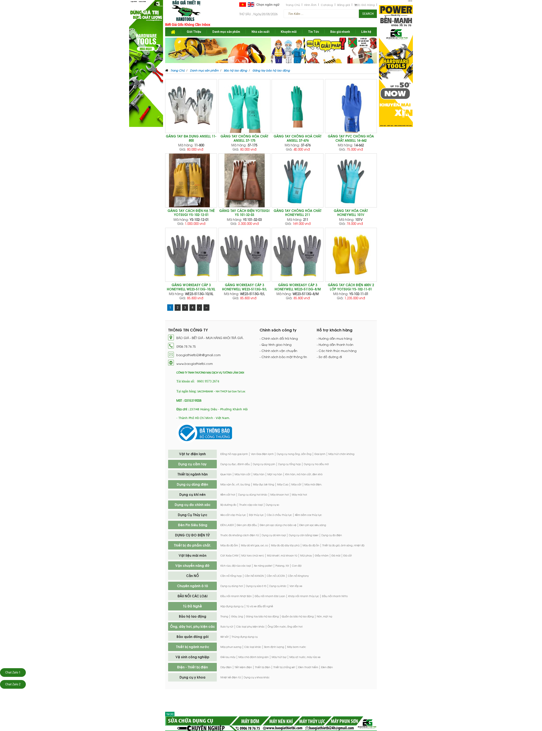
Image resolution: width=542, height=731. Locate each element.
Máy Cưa (282, 484)
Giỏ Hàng (366, 5)
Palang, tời (282, 565)
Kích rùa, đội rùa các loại (235, 565)
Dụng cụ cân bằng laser (303, 535)
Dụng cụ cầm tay (192, 463)
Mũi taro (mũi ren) (252, 555)
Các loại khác (252, 647)
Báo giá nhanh (340, 31)
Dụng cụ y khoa (192, 677)
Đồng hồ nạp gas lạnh (234, 454)
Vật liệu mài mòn (192, 555)
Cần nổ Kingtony (298, 576)
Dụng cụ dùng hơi (231, 586)
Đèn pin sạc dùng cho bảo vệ (278, 525)
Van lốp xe (295, 586)
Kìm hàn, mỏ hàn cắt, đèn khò (303, 474)
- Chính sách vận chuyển (278, 351)
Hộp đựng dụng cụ (231, 606)
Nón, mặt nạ (324, 616)
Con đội (296, 565)
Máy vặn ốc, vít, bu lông (235, 484)
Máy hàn (258, 474)
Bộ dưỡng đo (228, 505)
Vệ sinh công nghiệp (192, 656)
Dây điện (226, 667)
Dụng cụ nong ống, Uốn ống (294, 454)
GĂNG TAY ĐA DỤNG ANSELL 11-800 (191, 138)
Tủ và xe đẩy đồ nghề (259, 606)
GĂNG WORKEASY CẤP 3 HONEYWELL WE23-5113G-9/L (244, 287)
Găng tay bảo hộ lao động (262, 616)
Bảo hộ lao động (192, 616)
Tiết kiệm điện (243, 667)
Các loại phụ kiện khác (250, 626)
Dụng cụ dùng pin (264, 464)
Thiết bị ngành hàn (192, 474)
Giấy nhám (322, 555)
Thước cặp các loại (251, 505)
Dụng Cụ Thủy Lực (192, 514)
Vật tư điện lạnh (192, 453)
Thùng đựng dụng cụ (245, 637)
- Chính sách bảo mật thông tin (283, 357)
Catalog (327, 5)
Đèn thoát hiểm (308, 667)
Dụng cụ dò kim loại (274, 535)
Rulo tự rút (226, 626)
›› (206, 307)
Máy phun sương (230, 647)
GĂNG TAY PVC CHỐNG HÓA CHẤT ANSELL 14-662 (351, 138)
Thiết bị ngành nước (192, 646)
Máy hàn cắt (242, 474)
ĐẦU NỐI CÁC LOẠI (192, 595)
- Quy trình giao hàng (276, 344)
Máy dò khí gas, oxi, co (254, 545)
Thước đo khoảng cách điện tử (239, 535)
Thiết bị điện (262, 667)
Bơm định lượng (274, 647)
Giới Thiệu (194, 31)
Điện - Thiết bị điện (192, 666)
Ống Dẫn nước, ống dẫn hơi (285, 626)
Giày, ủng (237, 616)
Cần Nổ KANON (254, 576)
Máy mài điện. (313, 484)
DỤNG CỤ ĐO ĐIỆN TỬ (192, 534)
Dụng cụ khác (277, 586)
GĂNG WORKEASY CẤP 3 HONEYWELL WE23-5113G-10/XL (191, 287)
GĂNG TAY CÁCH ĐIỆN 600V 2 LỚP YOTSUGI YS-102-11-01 (351, 287)
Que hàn (226, 474)
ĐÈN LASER (227, 525)
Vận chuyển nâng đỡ (192, 565)
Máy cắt (296, 484)
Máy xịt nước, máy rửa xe (305, 657)
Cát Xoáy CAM (229, 555)
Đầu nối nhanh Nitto (335, 596)
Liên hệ (366, 31)
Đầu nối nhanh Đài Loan (270, 596)
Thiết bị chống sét (284, 667)
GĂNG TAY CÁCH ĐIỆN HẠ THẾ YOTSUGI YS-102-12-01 (191, 213)
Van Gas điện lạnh (262, 454)
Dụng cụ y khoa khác (257, 677)
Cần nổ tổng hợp (231, 576)
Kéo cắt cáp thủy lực (233, 515)
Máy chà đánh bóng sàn (253, 657)
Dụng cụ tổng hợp (289, 464)
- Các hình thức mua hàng (337, 351)
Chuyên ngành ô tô (192, 585)
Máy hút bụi (279, 657)
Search (368, 13)
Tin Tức (313, 31)
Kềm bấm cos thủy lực (308, 515)
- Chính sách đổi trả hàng (279, 338)
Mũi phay (306, 555)
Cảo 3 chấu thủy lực (279, 515)
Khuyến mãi (289, 31)
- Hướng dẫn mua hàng (334, 338)
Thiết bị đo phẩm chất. (192, 545)
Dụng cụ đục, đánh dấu (235, 464)
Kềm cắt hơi (227, 494)
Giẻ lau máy (227, 657)
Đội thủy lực (256, 515)
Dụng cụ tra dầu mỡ (316, 464)
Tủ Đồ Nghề (192, 606)
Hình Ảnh (310, 5)
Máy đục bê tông (263, 484)
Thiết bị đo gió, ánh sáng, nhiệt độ (343, 545)
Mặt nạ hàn (274, 474)
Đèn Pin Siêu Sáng (192, 524)
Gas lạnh (319, 454)
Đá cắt (347, 555)
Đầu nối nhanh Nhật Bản (236, 596)
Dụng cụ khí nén (192, 494)
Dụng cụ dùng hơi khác (252, 494)
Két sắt (224, 637)
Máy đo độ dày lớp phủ (285, 545)
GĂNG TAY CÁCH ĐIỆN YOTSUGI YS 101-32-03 (244, 213)
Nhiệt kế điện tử (230, 677)
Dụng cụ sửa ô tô (256, 586)
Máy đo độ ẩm (229, 545)
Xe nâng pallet (263, 565)
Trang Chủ (293, 5)
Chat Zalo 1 (13, 672)
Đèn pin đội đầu (247, 525)
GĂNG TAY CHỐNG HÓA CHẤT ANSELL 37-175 (244, 138)
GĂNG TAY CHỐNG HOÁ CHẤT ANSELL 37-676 (298, 138)
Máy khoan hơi (279, 494)
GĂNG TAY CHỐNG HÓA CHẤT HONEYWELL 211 (298, 213)
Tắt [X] (169, 714)
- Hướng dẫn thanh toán (335, 344)
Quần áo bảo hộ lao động (298, 616)
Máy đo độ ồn (311, 545)
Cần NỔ (192, 575)
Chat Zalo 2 (13, 684)
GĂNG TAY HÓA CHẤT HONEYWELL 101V (351, 213)
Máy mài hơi (299, 494)
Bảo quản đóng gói (193, 636)
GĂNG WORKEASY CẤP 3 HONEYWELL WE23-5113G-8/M (298, 287)
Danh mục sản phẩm (226, 31)
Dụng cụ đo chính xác (192, 504)
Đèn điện (327, 667)
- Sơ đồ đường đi (329, 357)
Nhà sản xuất (261, 31)
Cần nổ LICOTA (276, 576)
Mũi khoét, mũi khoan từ (282, 555)
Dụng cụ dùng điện (192, 484)
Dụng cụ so (272, 505)
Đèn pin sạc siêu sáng (312, 525)
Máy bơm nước (296, 647)
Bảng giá (343, 5)
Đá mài (336, 555)
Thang (224, 616)
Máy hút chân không (341, 454)
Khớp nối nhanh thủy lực (303, 596)
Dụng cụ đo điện (331, 535)
